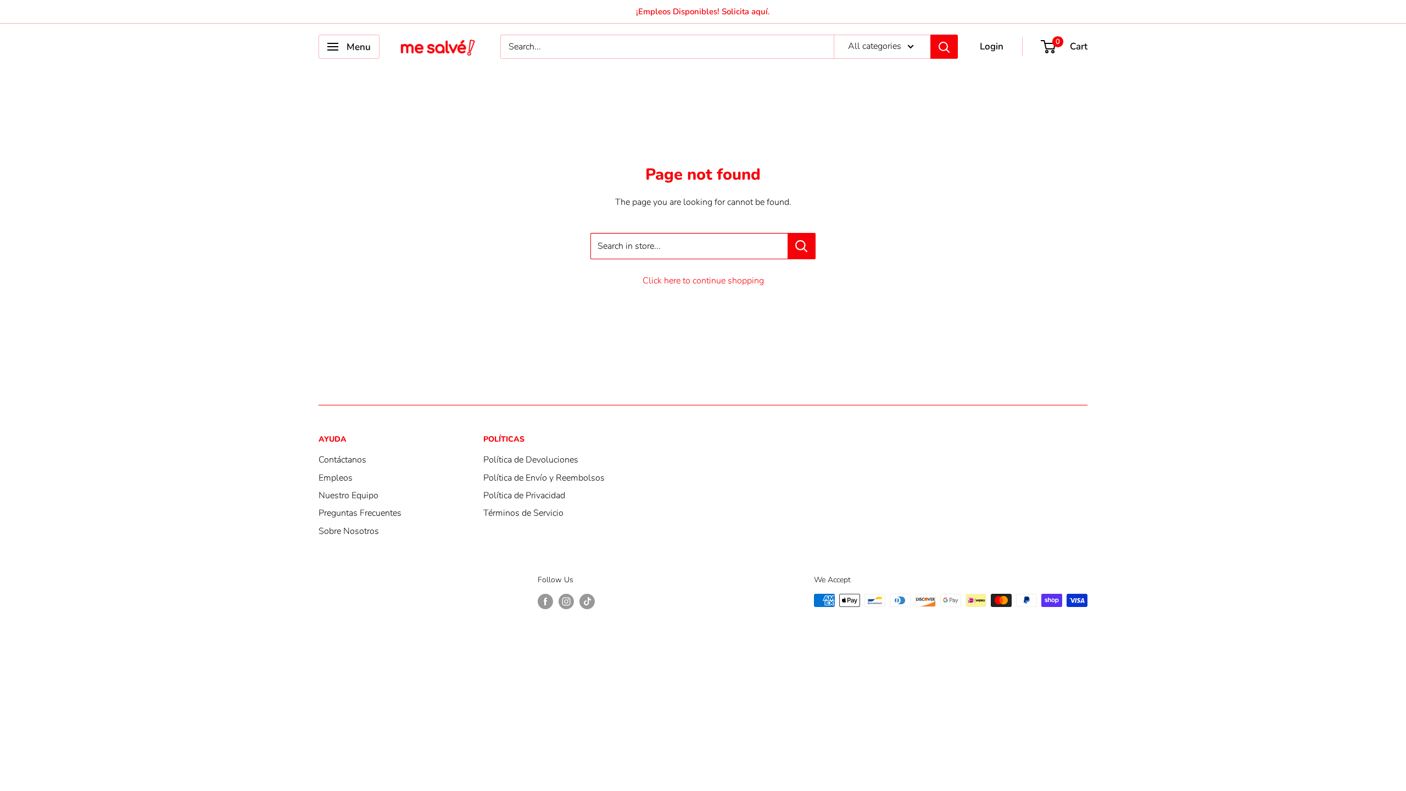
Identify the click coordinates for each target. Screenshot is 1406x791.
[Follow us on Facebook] (545, 601)
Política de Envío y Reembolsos (544, 478)
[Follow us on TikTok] (587, 601)
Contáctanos (342, 460)
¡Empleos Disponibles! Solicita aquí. (703, 11)
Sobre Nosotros (349, 531)
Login (991, 46)
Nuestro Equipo (348, 495)
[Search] (944, 47)
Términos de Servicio (523, 513)
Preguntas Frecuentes (360, 513)
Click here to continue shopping (703, 281)
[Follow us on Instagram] (566, 601)
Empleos (336, 478)
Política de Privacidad (524, 495)
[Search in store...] (802, 246)
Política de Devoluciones (530, 460)
